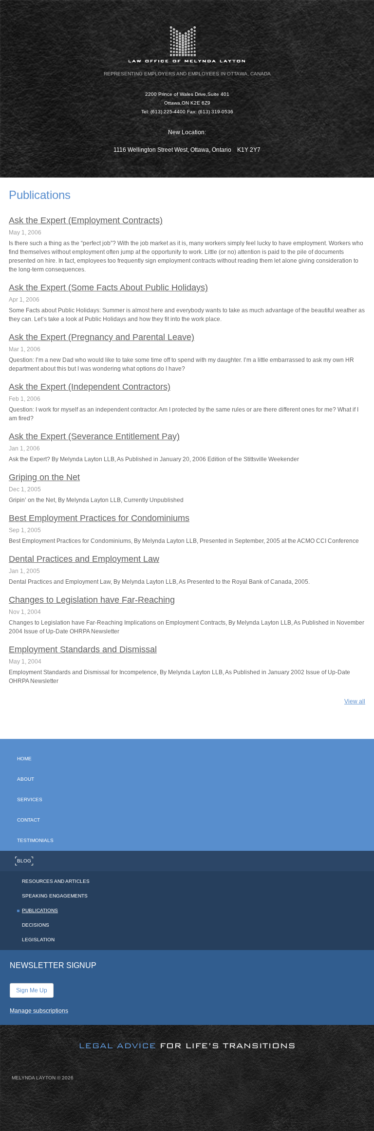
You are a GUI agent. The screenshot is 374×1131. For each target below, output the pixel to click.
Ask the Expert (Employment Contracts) (86, 220)
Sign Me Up (31, 990)
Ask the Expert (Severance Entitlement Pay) (94, 436)
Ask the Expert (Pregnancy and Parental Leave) (101, 337)
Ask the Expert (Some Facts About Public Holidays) (108, 287)
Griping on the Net (44, 477)
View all (354, 701)
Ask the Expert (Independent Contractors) (89, 387)
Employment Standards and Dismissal (83, 649)
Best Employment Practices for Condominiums (99, 518)
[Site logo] (187, 46)
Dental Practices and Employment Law (84, 559)
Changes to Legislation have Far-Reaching (92, 600)
